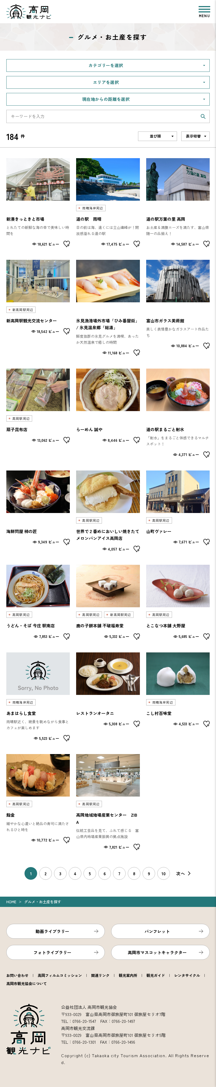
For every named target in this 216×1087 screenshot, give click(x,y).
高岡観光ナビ (28, 11)
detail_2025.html (108, 697)
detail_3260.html (178, 413)
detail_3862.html (178, 511)
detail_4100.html (38, 413)
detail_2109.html (38, 308)
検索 (203, 116)
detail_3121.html (178, 202)
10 (163, 873)
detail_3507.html (38, 802)
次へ (180, 873)
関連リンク (100, 975)
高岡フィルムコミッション (60, 975)
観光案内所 (128, 975)
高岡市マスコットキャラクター (157, 952)
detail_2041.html (38, 511)
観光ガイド (155, 975)
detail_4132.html (38, 697)
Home (11, 901)
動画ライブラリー (52, 931)
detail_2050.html (38, 602)
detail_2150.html (108, 602)
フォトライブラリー (52, 952)
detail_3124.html (108, 308)
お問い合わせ (17, 975)
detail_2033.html (108, 511)
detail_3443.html (108, 202)
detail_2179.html (108, 413)
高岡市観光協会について (26, 983)
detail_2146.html (178, 602)
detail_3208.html (108, 802)
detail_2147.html (178, 697)
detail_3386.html (38, 202)
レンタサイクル (187, 975)
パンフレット (157, 931)
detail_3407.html (178, 308)
